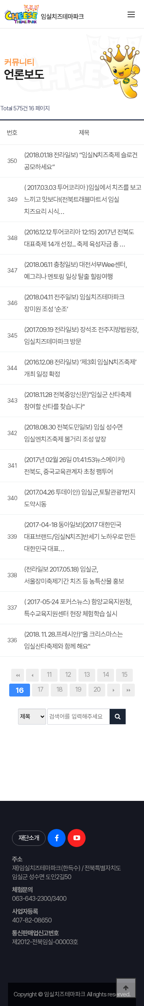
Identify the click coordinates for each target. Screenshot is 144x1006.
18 (59, 689)
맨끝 (128, 690)
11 (49, 674)
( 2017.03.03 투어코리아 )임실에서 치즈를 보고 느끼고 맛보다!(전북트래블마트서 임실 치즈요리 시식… (82, 199)
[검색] (118, 716)
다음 (113, 690)
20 (97, 689)
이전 (32, 675)
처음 (17, 675)
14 (106, 674)
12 (68, 674)
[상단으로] (126, 988)
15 (124, 674)
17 (40, 689)
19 (78, 689)
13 (87, 674)
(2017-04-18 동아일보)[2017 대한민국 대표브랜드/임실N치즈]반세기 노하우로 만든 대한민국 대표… (80, 537)
